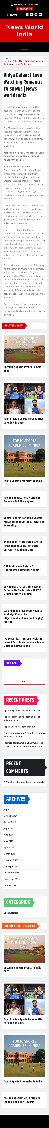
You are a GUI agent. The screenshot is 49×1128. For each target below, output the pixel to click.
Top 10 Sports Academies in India (23, 481)
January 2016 (10, 866)
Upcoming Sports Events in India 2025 (22, 369)
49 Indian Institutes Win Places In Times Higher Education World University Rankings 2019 (23, 546)
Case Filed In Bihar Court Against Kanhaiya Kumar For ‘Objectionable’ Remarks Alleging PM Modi (23, 616)
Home (7, 58)
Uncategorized (11, 912)
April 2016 (9, 847)
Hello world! (39, 782)
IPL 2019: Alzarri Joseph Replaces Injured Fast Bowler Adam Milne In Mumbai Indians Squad (24, 643)
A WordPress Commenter (16, 782)
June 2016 (8, 834)
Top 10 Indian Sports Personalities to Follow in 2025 (24, 421)
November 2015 (12, 879)
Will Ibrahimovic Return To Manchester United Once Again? (22, 568)
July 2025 (8, 809)
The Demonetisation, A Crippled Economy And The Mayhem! (22, 500)
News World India (24, 30)
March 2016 (9, 853)
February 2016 (11, 860)
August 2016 (10, 822)
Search (11, 663)
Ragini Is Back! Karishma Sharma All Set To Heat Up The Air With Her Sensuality (24, 522)
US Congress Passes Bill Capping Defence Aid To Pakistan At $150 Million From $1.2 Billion (22, 591)
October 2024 (10, 815)
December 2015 (11, 872)
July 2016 (8, 828)
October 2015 (10, 885)
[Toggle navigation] (24, 46)
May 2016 (8, 841)
